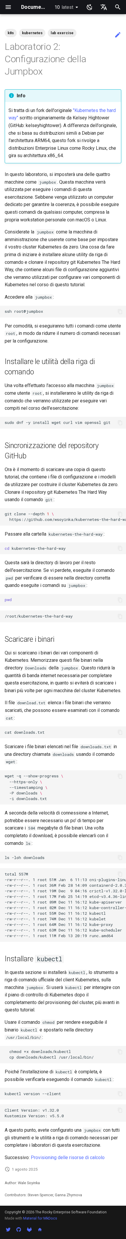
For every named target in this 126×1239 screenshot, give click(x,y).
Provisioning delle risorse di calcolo (68, 1157)
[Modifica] (117, 35)
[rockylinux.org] (40, 1229)
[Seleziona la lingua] (104, 7)
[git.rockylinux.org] (29, 1229)
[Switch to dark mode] (90, 7)
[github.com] (18, 1229)
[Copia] (120, 311)
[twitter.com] (8, 1229)
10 (64, 7)
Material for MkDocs (40, 1218)
